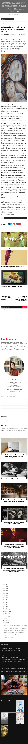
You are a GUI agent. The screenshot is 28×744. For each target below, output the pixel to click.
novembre (6, 611)
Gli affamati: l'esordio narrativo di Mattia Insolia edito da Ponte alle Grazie (14, 456)
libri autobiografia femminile (19, 666)
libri (10, 666)
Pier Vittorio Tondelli (15, 655)
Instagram (14, 407)
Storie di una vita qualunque (10, 634)
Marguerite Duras (5, 655)
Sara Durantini (9, 339)
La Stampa (12, 218)
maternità (17, 218)
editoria (3, 664)
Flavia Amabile (6, 218)
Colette (19, 650)
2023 (4, 588)
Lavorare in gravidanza (9, 624)
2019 (4, 595)
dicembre (6, 609)
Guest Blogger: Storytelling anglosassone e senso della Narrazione (12, 267)
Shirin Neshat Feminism (14, 657)
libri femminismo (5, 668)
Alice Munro (4, 648)
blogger (25, 307)
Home (2, 23)
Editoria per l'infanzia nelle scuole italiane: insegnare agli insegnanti (12, 287)
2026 (4, 583)
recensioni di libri (22, 668)
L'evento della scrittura (13, 653)
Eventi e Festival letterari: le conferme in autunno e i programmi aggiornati (14, 500)
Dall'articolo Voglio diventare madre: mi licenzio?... (15, 628)
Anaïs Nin (11, 648)
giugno (6, 620)
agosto (6, 617)
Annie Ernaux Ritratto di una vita (8, 650)
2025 (4, 584)
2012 (4, 606)
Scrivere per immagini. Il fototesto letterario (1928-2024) (14, 522)
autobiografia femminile (7, 661)
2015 (4, 601)
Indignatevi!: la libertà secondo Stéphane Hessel (15, 635)
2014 (4, 602)
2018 (4, 597)
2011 (4, 608)
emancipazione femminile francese (14, 664)
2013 (4, 604)
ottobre (6, 613)
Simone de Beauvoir (6, 659)
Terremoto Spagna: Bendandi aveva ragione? (14, 632)
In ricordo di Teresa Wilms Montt (14, 478)
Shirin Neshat (4, 657)
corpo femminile (18, 661)
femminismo (4, 666)
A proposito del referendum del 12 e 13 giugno (14, 630)
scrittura (22, 218)
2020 (4, 593)
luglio (5, 618)
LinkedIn (14, 400)
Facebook (14, 403)
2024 (4, 586)
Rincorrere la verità (8, 637)
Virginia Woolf (22, 659)
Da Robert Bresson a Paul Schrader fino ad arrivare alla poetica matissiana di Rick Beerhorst (14, 570)
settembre (6, 615)
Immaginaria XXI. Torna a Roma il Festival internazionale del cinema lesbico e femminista (14, 546)
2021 (4, 592)
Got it (18, 11)
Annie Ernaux (17, 648)
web (25, 218)
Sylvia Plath (14, 659)
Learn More (12, 11)
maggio (6, 622)
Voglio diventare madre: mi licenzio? (10, 41)
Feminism (4, 653)
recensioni (13, 668)
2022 (4, 590)
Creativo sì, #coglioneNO (7, 248)
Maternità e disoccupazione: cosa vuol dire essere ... (15, 626)
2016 (4, 599)
